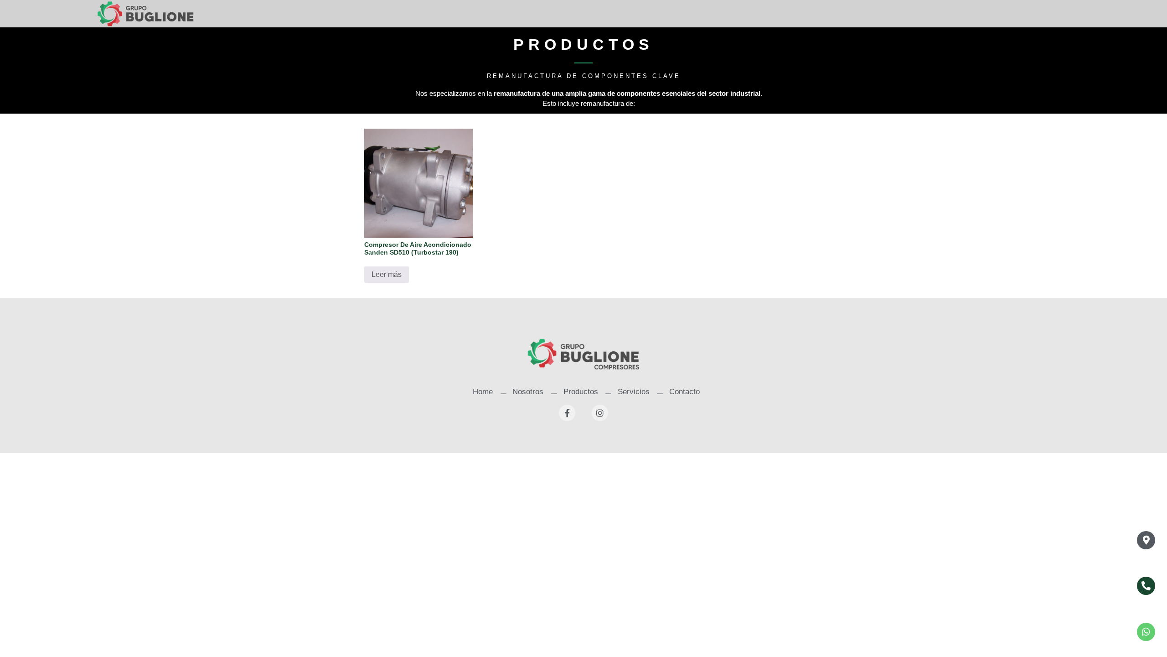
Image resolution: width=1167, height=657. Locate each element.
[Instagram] (600, 413)
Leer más (387, 274)
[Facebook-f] (567, 413)
